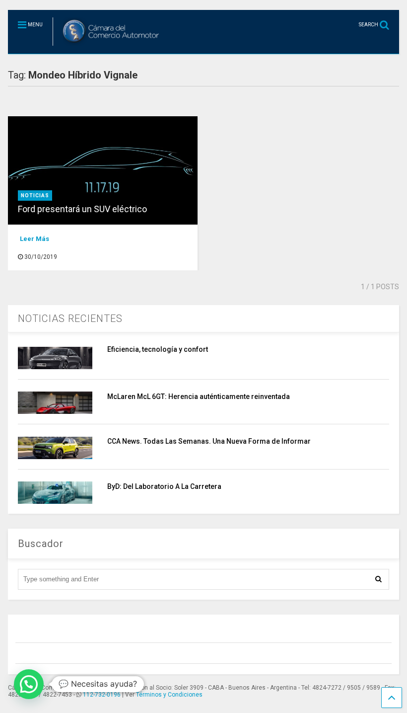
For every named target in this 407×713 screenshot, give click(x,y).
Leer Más (34, 238)
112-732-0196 (102, 694)
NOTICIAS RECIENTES (70, 318)
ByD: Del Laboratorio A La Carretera (164, 486)
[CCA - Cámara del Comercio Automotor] (107, 46)
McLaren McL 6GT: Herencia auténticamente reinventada (198, 396)
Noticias (35, 195)
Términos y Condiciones (169, 694)
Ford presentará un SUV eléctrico (82, 209)
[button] (29, 684)
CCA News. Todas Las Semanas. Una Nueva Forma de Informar (209, 441)
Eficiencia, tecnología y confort (157, 349)
